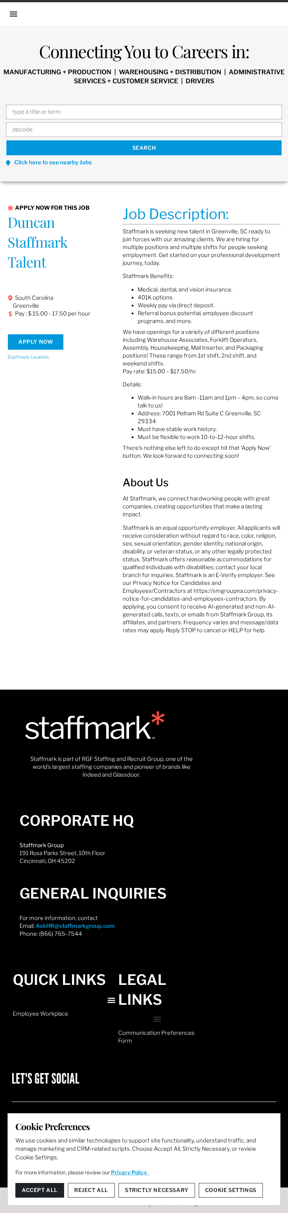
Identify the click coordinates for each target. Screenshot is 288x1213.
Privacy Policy (129, 1172)
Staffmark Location (28, 357)
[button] (13, 14)
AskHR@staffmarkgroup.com (75, 926)
